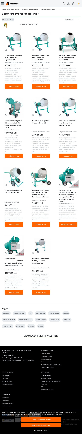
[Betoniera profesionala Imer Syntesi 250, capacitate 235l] (41, 42)
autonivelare (20, 326)
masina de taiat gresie (26, 320)
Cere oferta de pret (68, 224)
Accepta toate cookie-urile (41, 420)
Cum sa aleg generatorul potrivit (50, 381)
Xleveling (31, 326)
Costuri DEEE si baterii (47, 367)
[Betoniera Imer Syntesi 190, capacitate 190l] (41, 107)
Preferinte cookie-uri (41, 430)
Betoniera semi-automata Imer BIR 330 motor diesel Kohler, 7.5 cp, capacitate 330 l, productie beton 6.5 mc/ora (68, 195)
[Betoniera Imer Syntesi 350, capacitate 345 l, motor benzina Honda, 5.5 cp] (13, 107)
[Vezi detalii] (6, 50)
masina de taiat (54, 313)
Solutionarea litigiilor (47, 389)
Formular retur (45, 354)
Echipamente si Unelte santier (10, 10)
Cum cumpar (5, 376)
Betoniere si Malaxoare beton (30, 10)
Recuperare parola (7, 403)
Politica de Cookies (46, 362)
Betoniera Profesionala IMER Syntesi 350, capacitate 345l (13, 57)
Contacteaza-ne (46, 376)
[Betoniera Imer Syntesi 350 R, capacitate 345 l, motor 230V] (68, 42)
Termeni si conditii (46, 356)
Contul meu (5, 398)
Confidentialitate (46, 359)
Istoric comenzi (6, 406)
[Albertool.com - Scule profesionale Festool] (12, 3)
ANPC (42, 387)
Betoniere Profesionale (48, 10)
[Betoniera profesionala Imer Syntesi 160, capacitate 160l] (68, 107)
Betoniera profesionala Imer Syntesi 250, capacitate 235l (40, 57)
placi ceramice (40, 313)
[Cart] (73, 3)
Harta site (44, 384)
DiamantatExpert (19, 313)
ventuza (66, 313)
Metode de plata (7, 381)
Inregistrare (5, 400)
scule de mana (7, 326)
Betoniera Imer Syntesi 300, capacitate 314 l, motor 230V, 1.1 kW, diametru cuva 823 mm (40, 193)
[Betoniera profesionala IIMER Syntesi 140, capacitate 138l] (41, 245)
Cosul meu (5, 378)
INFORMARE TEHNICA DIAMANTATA (51, 365)
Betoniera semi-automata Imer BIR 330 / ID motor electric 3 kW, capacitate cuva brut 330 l (14, 263)
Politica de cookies (8, 415)
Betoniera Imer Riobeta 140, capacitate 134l (13, 191)
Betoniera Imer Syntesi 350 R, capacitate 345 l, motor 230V (67, 57)
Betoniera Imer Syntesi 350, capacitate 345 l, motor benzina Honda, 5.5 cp (13, 124)
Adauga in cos (14, 86)
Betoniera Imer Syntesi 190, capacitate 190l (40, 122)
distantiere (66, 320)
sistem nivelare (41, 320)
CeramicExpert (54, 320)
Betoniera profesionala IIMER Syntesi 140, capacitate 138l (40, 261)
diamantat (6, 313)
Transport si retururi (8, 384)
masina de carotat (9, 320)
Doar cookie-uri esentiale (41, 425)
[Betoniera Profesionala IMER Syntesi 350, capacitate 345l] (13, 42)
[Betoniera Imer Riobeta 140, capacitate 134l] (13, 177)
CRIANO (40, 326)
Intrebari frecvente (46, 378)
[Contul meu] (68, 3)
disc (30, 313)
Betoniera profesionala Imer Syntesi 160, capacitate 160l (67, 123)
